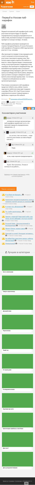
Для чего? (6, 448)
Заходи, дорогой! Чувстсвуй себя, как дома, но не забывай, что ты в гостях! (19, 217)
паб (14, 103)
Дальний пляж (7, 311)
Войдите (7, 174)
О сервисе (11, 481)
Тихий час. (6, 350)
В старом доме (7, 370)
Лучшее (4, 11)
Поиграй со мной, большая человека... (19, 233)
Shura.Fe (9, 153)
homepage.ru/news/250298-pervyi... (22, 99)
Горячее (11, 11)
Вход (32, 2)
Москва (19, 103)
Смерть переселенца (9, 291)
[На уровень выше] (4, 132)
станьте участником (19, 174)
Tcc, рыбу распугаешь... (13, 211)
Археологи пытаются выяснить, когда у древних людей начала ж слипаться (19, 200)
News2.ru (5, 481)
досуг (10, 103)
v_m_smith (12, 102)
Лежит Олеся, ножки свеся (15, 228)
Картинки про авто (8, 409)
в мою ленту (26, 6)
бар (4, 103)
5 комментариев (8, 105)
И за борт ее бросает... (13, 194)
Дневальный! (10, 243)
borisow (9, 118)
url (21, 118)
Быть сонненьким (8, 272)
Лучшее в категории (18, 252)
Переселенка (6, 330)
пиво (7, 103)
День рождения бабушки (10, 468)
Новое (18, 11)
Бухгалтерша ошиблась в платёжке (13, 428)
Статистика (18, 481)
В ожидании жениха (9, 389)
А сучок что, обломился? (14, 206)
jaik (13, 144)
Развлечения (7, 6)
